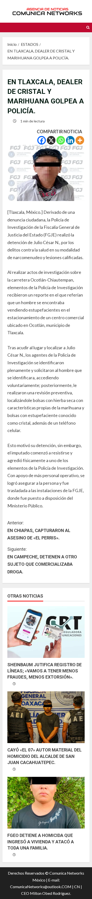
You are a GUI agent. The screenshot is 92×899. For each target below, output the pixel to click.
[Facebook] (41, 140)
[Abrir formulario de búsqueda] (88, 27)
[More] (80, 140)
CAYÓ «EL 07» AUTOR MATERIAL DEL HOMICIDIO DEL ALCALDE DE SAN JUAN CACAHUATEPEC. (44, 756)
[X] (51, 140)
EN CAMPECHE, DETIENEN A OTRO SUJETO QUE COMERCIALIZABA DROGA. (42, 560)
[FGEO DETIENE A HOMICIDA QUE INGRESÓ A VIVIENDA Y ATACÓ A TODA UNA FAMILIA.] (46, 803)
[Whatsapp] (60, 140)
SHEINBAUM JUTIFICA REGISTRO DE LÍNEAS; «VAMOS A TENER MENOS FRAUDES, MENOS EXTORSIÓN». (44, 671)
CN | (78, 886)
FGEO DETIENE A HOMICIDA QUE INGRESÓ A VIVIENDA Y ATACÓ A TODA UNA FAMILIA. (40, 841)
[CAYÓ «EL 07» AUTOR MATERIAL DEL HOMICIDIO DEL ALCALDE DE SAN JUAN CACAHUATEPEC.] (46, 717)
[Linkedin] (70, 140)
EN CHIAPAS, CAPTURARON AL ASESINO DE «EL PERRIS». (38, 530)
